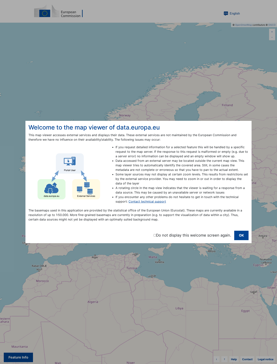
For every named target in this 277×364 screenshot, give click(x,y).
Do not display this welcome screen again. (193, 235)
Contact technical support (147, 201)
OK (241, 235)
